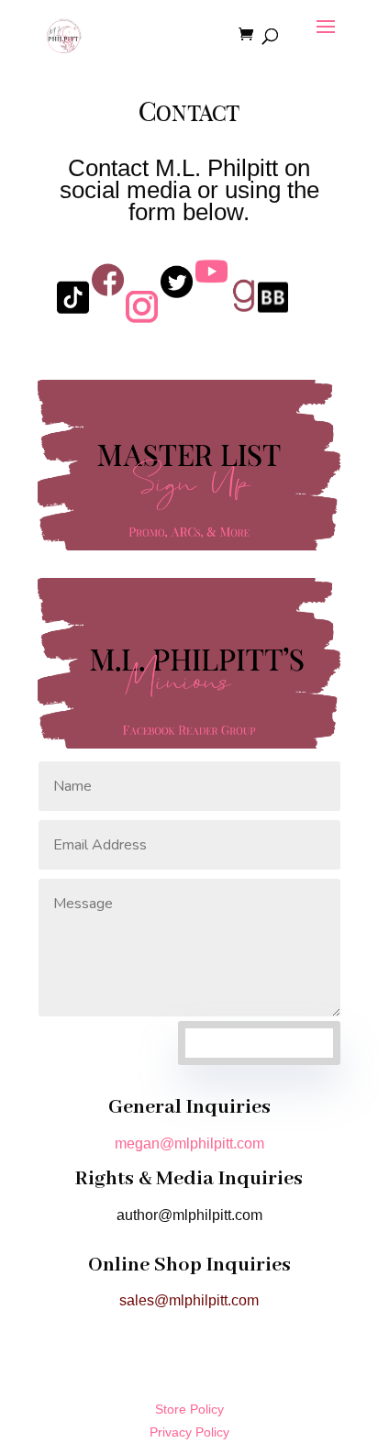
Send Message (259, 1042)
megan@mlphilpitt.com (189, 1143)
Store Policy (189, 1409)
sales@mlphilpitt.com (189, 1300)
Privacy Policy (189, 1432)
